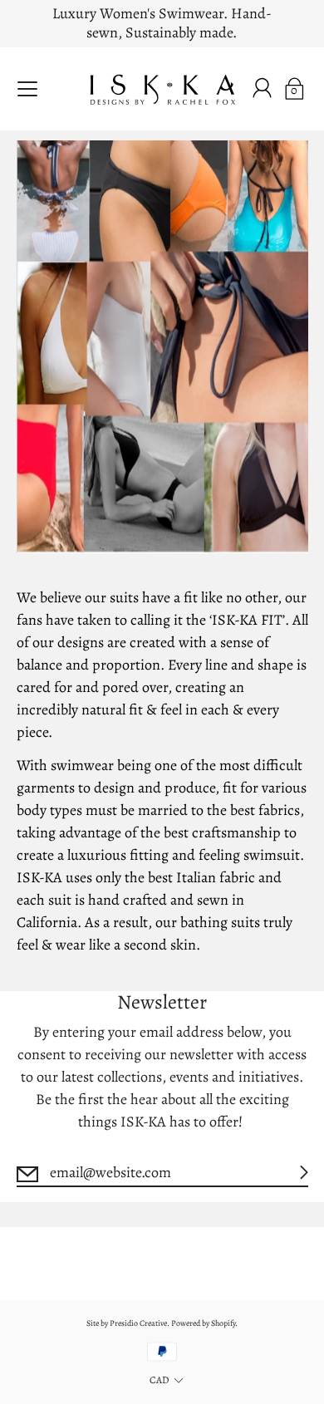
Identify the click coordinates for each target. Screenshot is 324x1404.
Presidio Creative (138, 1323)
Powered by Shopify (203, 1323)
